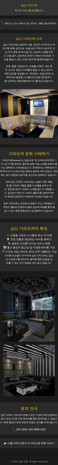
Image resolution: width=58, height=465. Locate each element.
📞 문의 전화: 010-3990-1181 (29, 429)
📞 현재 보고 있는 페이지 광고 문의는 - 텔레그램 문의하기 (29, 23)
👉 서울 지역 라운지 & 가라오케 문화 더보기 (29, 443)
